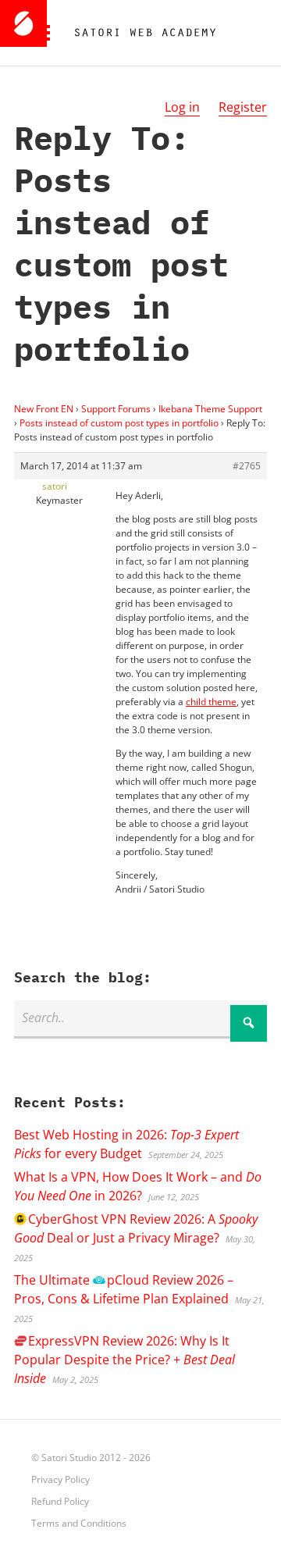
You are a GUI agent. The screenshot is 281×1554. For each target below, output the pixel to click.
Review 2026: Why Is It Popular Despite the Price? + (124, 1359)
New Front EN (43, 408)
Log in (182, 107)
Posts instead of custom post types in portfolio (119, 422)
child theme (211, 701)
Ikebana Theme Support (210, 408)
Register (243, 107)
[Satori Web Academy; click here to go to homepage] (138, 32)
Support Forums (116, 408)
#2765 (247, 465)
